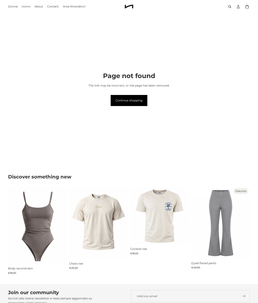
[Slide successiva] (61, 225)
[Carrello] (247, 6)
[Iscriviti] (244, 296)
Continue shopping (129, 100)
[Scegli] (60, 258)
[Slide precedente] (14, 225)
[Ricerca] (229, 6)
